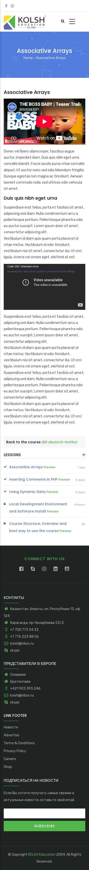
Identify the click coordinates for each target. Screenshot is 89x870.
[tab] (44, 455)
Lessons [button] (12, 455)
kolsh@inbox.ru (21, 643)
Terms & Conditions (19, 743)
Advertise (11, 735)
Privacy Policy (15, 751)
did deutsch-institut (59, 442)
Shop (8, 767)
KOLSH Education (41, 854)
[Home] (25, 22)
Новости (11, 727)
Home (28, 58)
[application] (44, 122)
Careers (10, 759)
